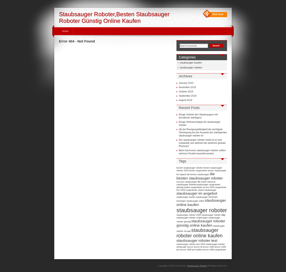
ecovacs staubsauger (186, 182)
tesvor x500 (208, 247)
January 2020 (186, 83)
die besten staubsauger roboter (199, 176)
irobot (203, 182)
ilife (199, 182)
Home (65, 31)
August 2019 (185, 100)
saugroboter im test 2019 (202, 187)
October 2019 (186, 91)
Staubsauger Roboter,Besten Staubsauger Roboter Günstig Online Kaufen (114, 17)
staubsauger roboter (191, 67)
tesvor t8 (198, 247)
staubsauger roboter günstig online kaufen (200, 223)
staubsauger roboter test (196, 240)
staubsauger (210, 190)
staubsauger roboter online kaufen (199, 233)
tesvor (190, 247)
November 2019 (187, 87)
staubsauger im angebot (196, 193)
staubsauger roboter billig (213, 215)
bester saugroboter (198, 170)
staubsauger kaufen (191, 62)
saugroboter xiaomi (195, 190)
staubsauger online (195, 201)
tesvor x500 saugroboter (214, 249)
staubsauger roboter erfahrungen (192, 217)
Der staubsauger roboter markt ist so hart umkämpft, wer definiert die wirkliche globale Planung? (202, 143)
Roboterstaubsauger (198, 184)
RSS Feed (217, 14)
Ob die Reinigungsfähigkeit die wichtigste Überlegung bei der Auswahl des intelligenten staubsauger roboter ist (203, 132)
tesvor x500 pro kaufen (191, 249)
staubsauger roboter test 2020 (190, 244)
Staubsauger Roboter (197, 266)
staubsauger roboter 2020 (188, 215)
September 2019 (188, 95)
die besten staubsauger (198, 174)
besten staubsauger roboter (189, 168)
